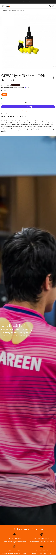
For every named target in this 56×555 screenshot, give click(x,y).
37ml (4, 94)
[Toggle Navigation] (3, 6)
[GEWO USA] (7, 6)
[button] (50, 6)
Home (3, 10)
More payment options (28, 111)
